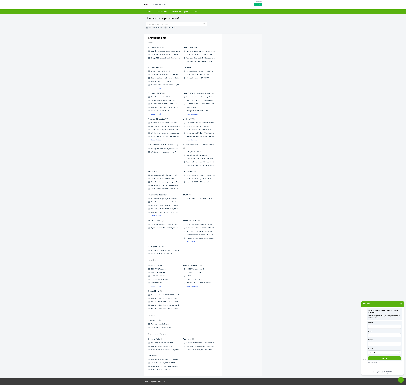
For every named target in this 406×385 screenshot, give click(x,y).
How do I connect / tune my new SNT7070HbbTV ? (204, 175)
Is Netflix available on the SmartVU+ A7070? (166, 104)
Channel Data (154, 291)
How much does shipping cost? (161, 346)
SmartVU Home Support (180, 12)
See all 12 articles (156, 88)
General (151, 315)
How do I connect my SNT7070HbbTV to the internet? (205, 178)
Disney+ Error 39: (192, 107)
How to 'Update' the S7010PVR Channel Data (166, 302)
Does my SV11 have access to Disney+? (165, 85)
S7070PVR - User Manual (195, 272)
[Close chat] (401, 380)
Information (154, 320)
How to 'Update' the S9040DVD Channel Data (166, 295)
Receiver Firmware (157, 265)
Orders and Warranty (157, 334)
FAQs (150, 42)
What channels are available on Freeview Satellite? (204, 158)
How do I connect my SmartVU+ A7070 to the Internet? (170, 107)
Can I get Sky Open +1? (194, 152)
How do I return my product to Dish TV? (164, 359)
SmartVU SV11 (155, 67)
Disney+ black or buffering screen (198, 111)
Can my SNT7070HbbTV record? (197, 182)
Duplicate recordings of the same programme (167, 185)
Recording (153, 171)
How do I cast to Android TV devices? (199, 130)
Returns (152, 355)
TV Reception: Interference (160, 324)
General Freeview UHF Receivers (162, 145)
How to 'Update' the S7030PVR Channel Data (166, 298)
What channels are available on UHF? (163, 152)
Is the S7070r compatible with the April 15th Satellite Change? (207, 231)
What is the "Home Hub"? (160, 111)
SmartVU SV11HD (191, 47)
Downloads (153, 260)
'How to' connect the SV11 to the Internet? (165, 74)
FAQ (196, 12)
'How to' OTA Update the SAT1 (161, 327)
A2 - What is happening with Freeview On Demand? (168, 198)
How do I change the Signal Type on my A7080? (167, 51)
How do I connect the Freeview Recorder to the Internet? (170, 212)
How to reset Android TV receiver (198, 126)
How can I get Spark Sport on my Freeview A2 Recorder (170, 209)
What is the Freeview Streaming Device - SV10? (203, 97)
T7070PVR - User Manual (195, 269)
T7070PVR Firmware (158, 276)
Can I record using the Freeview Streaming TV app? (168, 130)
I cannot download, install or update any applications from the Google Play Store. (214, 136)
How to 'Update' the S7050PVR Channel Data (166, 308)
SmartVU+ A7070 (156, 93)
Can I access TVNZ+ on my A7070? (163, 100)
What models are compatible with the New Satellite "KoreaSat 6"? (209, 162)
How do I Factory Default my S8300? (199, 198)
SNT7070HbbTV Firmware (160, 279)
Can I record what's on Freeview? (162, 178)
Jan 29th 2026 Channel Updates (197, 155)
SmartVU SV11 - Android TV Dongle (199, 283)
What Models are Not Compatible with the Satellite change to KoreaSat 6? (212, 165)
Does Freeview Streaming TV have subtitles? (166, 123)
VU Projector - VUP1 (157, 246)
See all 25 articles (156, 216)
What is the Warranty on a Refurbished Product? (203, 350)
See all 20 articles (192, 114)
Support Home (162, 12)
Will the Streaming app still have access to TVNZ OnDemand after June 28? (176, 133)
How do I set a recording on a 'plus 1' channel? (167, 182)
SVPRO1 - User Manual (194, 279)
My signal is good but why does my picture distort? (168, 149)
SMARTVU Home (156, 220)
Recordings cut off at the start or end (164, 175)
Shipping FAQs (155, 339)
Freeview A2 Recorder (158, 195)
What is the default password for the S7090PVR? (203, 228)
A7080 (189, 276)
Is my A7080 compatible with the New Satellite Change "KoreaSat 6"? (175, 58)
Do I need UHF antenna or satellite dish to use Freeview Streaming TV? (175, 126)
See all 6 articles (156, 140)
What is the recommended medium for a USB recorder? (170, 189)
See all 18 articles (192, 286)
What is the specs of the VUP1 (161, 254)
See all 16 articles (192, 241)
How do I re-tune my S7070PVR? (198, 78)
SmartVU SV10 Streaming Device (198, 93)
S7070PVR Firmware (158, 272)
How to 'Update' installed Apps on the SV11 (166, 78)
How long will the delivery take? (162, 343)
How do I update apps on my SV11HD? (200, 54)
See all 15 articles (156, 286)
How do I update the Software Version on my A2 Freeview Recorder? (174, 202)
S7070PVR (188, 67)
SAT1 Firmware (156, 283)
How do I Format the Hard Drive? (198, 74)
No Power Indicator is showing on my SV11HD (202, 51)
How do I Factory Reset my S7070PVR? (200, 71)
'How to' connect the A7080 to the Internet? (166, 54)
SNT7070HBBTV (190, 171)
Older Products (191, 220)
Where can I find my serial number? (163, 363)
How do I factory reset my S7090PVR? (200, 224)
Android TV (189, 119)
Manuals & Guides (192, 265)
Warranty (188, 339)
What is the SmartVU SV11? (160, 71)
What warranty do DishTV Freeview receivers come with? (206, 343)
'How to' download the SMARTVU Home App (166, 224)
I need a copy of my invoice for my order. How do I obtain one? (173, 350)
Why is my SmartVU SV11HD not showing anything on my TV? (208, 58)
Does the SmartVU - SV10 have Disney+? (200, 100)
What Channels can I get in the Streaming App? (167, 136)
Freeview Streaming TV (159, 119)
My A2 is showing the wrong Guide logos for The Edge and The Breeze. (175, 205)
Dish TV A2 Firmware (158, 269)
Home (148, 12)
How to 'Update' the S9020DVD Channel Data (166, 305)
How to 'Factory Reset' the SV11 (162, 81)
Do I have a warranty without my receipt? (201, 346)
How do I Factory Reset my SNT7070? (200, 235)
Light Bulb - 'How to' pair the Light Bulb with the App (169, 228)
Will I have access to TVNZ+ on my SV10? (201, 104)
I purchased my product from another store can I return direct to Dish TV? (176, 366)
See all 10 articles (156, 114)
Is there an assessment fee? (160, 369)
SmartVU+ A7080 (156, 47)
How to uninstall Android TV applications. (200, 133)
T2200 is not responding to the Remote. (200, 238)
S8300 (186, 195)
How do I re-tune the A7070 (160, 97)
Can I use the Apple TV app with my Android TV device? (205, 123)
